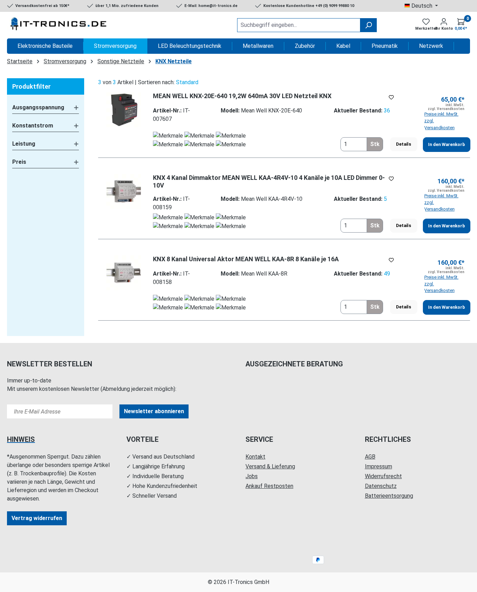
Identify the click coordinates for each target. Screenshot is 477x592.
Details (403, 144)
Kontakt (255, 456)
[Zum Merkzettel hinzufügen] (391, 97)
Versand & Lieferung (270, 466)
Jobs (251, 476)
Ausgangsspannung (38, 107)
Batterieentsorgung (389, 495)
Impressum (378, 466)
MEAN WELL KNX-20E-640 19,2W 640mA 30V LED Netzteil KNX (242, 96)
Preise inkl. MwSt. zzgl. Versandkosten (441, 120)
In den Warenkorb (446, 144)
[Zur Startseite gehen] (59, 25)
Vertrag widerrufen (37, 518)
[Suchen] (368, 25)
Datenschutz (381, 486)
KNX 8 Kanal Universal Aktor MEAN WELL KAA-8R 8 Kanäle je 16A (246, 259)
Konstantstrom (32, 125)
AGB (370, 456)
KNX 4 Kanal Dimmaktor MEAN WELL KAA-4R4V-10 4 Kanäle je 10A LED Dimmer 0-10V (269, 181)
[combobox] (298, 25)
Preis (19, 162)
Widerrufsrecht (383, 476)
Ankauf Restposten (269, 486)
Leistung (23, 143)
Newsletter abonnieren (154, 411)
